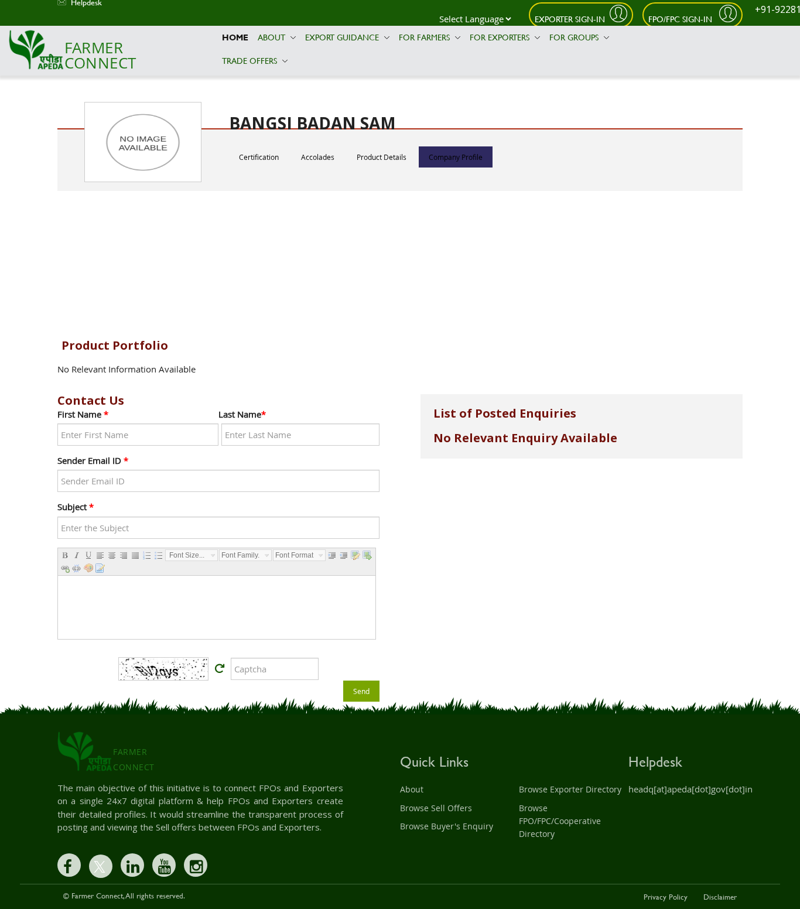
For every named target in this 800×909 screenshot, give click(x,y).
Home (235, 37)
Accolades (317, 157)
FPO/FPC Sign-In (681, 19)
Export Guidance (343, 37)
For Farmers (425, 37)
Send (361, 691)
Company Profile (456, 157)
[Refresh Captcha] (219, 669)
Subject (75, 506)
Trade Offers (250, 60)
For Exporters (501, 37)
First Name (82, 414)
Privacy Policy (666, 896)
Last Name (242, 414)
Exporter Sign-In (570, 19)
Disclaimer (720, 896)
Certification (259, 157)
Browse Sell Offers (436, 808)
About (273, 37)
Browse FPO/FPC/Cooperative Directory (560, 821)
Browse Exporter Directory (570, 789)
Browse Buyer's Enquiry (446, 826)
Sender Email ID (92, 460)
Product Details (381, 157)
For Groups (575, 37)
